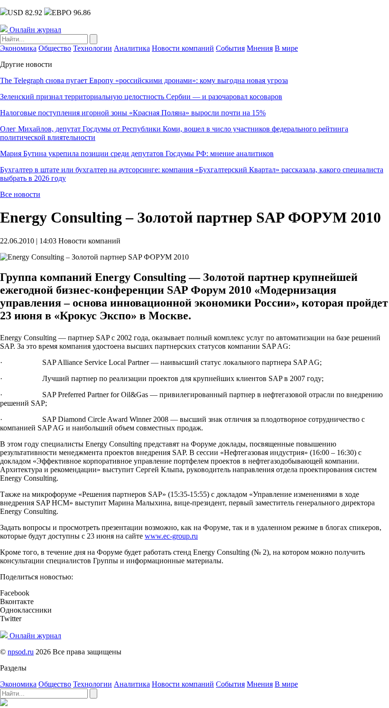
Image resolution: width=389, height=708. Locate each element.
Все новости (20, 194)
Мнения (260, 48)
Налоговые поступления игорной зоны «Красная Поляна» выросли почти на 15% (133, 113)
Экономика (18, 48)
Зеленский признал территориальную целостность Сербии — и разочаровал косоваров (141, 97)
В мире (286, 48)
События (230, 48)
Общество (54, 48)
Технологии (92, 48)
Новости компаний (183, 48)
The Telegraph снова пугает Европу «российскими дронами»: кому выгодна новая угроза (144, 80)
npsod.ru (21, 652)
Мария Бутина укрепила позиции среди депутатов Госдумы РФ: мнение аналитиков (137, 153)
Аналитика (132, 48)
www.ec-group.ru (171, 536)
